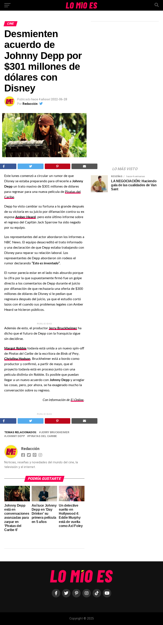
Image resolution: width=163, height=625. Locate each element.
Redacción (30, 103)
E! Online (77, 400)
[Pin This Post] (57, 166)
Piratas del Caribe (43, 436)
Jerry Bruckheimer (55, 432)
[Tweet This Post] (31, 166)
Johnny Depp (15, 436)
